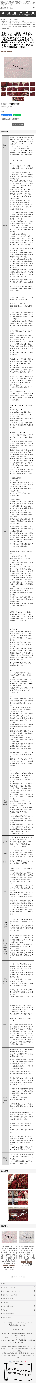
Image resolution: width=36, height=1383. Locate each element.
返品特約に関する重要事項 (10, 119)
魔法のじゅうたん (6, 8)
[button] (9, 14)
